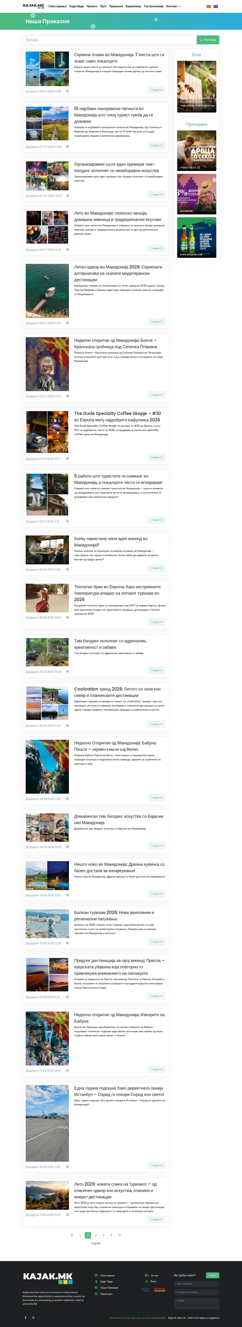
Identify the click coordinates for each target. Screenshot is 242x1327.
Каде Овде (76, 6)
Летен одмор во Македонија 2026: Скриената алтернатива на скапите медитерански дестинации (118, 273)
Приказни (116, 6)
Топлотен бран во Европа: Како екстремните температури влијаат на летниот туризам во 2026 (117, 593)
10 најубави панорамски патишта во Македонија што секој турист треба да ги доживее (113, 115)
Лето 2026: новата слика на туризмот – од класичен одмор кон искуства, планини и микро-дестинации (115, 1190)
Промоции (106, 1294)
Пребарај (209, 40)
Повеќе (155, 90)
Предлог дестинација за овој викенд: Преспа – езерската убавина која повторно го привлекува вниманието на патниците (119, 967)
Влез (153, 1281)
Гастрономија (154, 6)
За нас (154, 1275)
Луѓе (103, 6)
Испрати (212, 1275)
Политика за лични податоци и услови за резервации (138, 1317)
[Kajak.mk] (33, 6)
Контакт (172, 6)
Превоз (92, 6)
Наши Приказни (109, 1287)
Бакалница (133, 6)
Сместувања (58, 6)
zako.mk (181, 1317)
